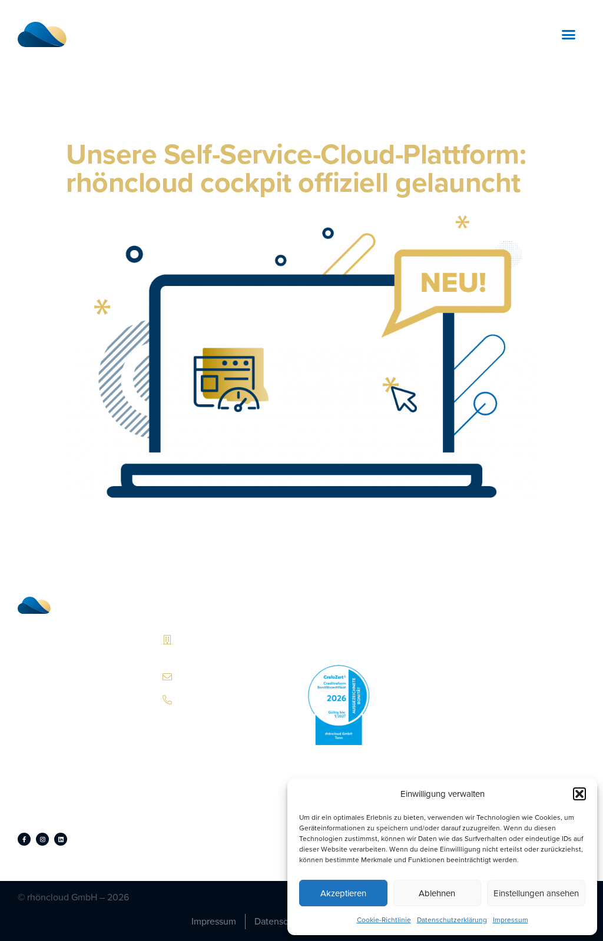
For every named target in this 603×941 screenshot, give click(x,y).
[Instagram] (42, 839)
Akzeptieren (343, 893)
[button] (579, 794)
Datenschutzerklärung (452, 920)
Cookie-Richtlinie (384, 920)
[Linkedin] (60, 839)
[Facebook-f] (24, 839)
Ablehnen (437, 893)
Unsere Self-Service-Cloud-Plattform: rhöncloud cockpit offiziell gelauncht (296, 168)
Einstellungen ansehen (536, 893)
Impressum (510, 920)
